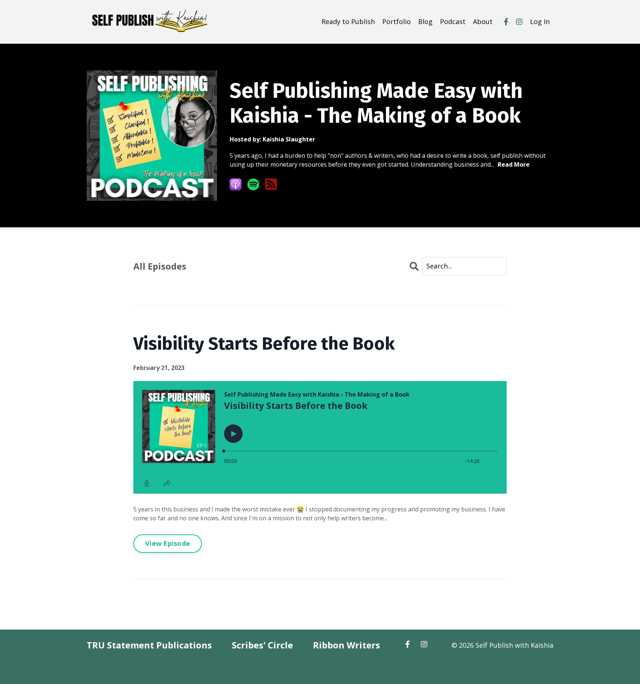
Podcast (453, 21)
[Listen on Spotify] (253, 184)
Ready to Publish (348, 21)
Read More (514, 164)
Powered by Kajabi (531, 664)
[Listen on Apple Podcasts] (235, 184)
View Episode (167, 543)
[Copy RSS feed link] (271, 184)
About (483, 21)
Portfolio (396, 21)
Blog (425, 21)
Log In (540, 21)
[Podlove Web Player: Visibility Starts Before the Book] (320, 437)
